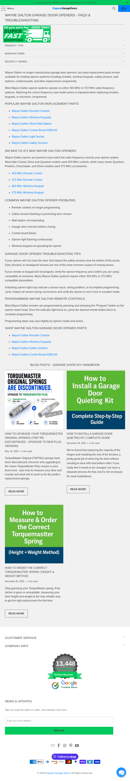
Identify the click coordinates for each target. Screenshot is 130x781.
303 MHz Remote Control (27, 173)
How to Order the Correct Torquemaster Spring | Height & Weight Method (29, 572)
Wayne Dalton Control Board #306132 (34, 130)
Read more (18, 492)
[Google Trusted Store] (65, 694)
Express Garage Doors (58, 773)
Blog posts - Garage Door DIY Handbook (65, 365)
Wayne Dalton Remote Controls (31, 110)
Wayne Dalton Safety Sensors (30, 142)
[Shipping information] (27, 41)
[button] (121, 772)
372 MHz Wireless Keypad (28, 192)
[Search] (114, 8)
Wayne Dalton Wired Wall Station (31, 123)
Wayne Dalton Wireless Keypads (31, 117)
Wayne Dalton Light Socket (28, 136)
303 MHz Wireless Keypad (28, 186)
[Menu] (2, 8)
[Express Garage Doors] (65, 8)
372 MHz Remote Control (27, 179)
